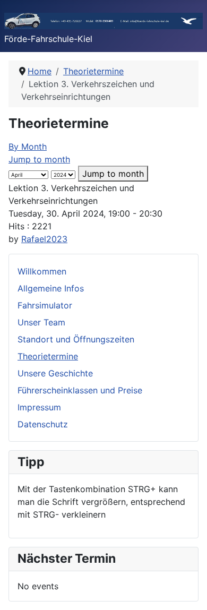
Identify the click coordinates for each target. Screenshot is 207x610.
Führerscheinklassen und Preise (80, 390)
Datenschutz (43, 424)
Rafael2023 (44, 239)
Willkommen (42, 271)
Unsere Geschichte (55, 373)
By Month (27, 146)
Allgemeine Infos (51, 288)
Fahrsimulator (45, 305)
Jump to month (39, 159)
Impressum (39, 407)
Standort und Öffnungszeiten (76, 339)
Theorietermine (48, 356)
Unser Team (41, 322)
